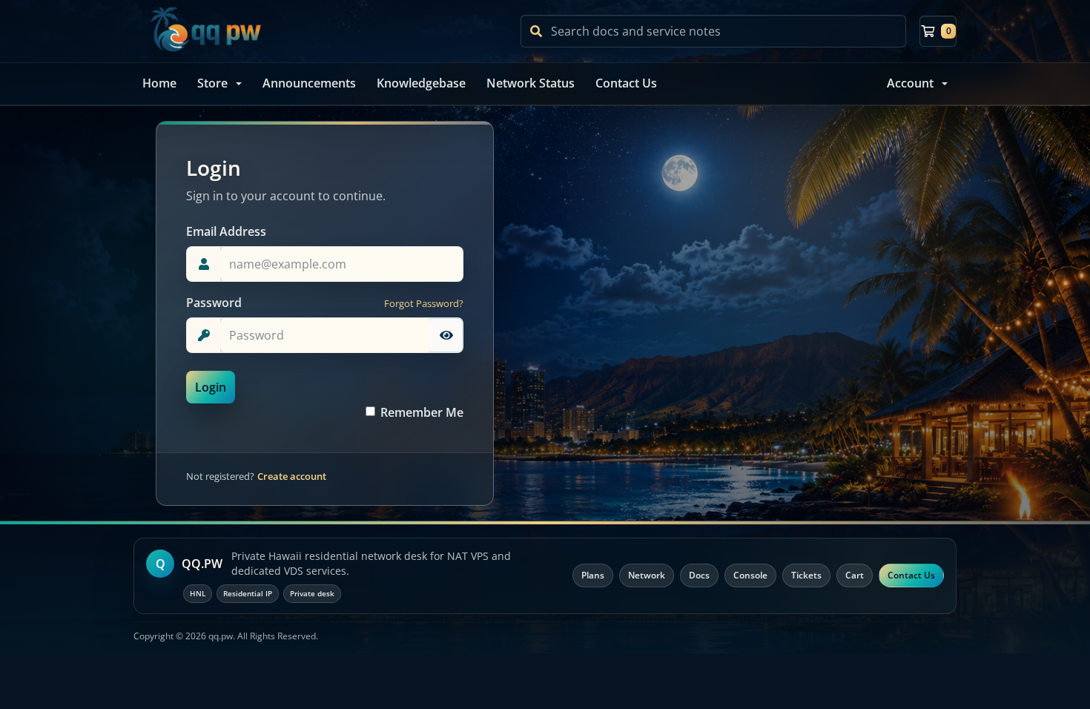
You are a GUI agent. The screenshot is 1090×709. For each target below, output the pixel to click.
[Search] (536, 31)
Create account (291, 476)
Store (212, 83)
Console (750, 575)
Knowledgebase (421, 83)
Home (159, 83)
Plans (592, 575)
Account (910, 83)
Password (214, 302)
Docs (699, 575)
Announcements (309, 83)
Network (646, 575)
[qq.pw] (205, 31)
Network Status (530, 83)
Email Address (226, 231)
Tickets (806, 575)
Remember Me (421, 412)
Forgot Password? (423, 303)
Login (210, 387)
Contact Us (626, 83)
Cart (854, 575)
